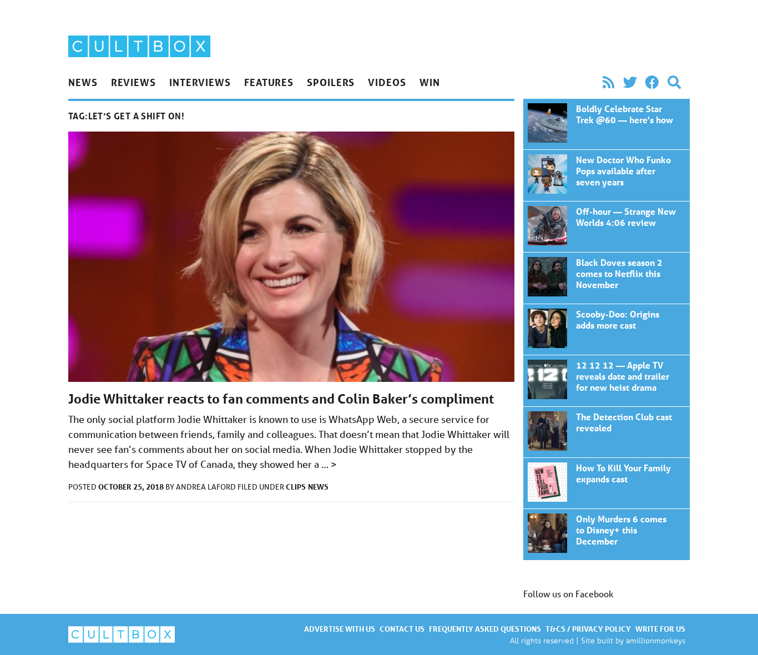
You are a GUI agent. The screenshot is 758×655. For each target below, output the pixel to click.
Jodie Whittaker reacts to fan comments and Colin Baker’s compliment (281, 399)
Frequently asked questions (485, 628)
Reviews (133, 82)
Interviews (200, 82)
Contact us (402, 628)
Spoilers (331, 82)
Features (269, 82)
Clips (296, 486)
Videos (387, 82)
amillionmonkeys (655, 640)
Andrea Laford (206, 487)
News (83, 82)
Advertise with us (339, 628)
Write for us (660, 628)
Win (430, 82)
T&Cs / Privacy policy (588, 628)
